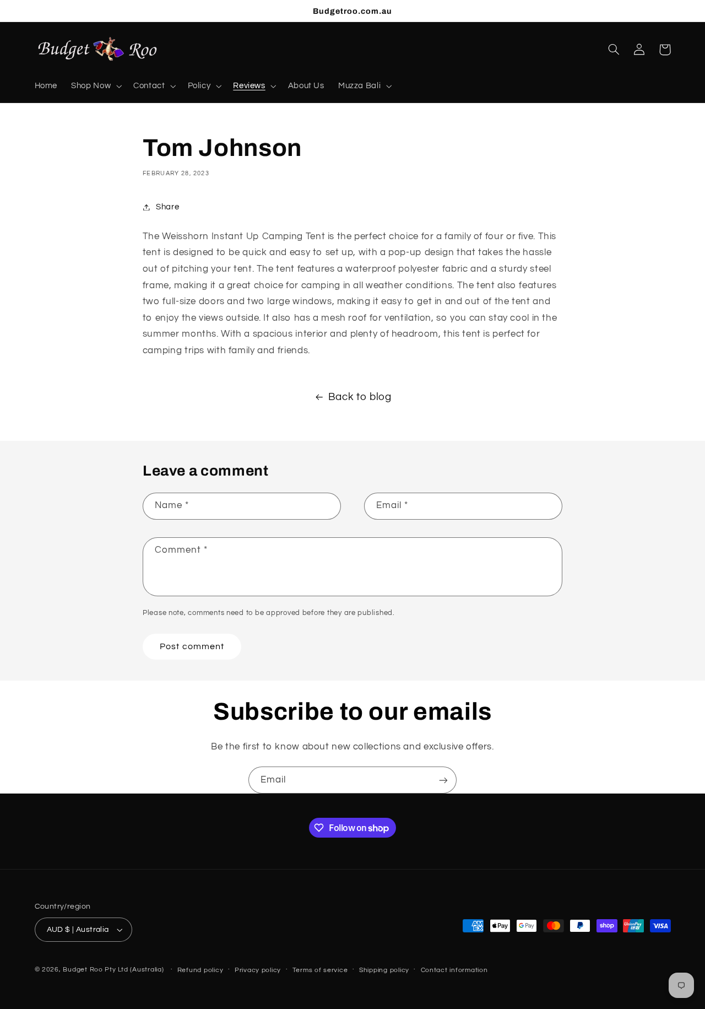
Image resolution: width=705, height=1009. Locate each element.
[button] (95, 86)
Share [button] (167, 207)
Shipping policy (384, 970)
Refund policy (200, 970)
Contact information (454, 970)
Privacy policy (258, 970)
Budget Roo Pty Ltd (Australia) (113, 970)
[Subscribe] (443, 780)
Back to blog (360, 397)
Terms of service (320, 970)
